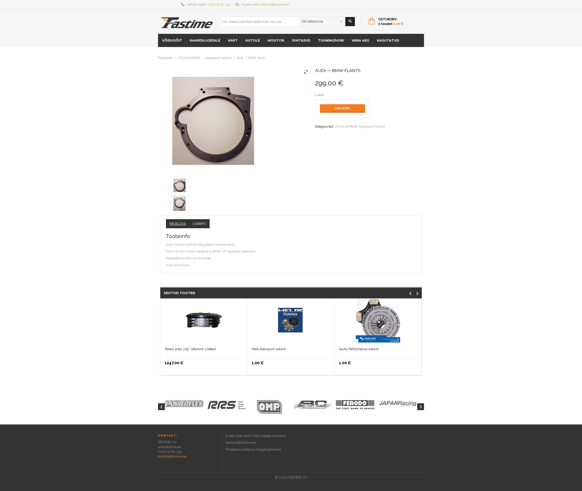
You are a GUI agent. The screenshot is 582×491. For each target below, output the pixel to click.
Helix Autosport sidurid (268, 349)
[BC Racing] (312, 404)
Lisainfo (199, 224)
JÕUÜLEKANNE (189, 58)
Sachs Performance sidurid (358, 349)
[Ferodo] (355, 404)
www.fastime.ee (169, 447)
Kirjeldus (177, 224)
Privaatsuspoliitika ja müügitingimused (253, 449)
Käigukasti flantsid (218, 58)
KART (233, 40)
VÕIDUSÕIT (172, 40)
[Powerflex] (184, 403)
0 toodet (391, 24)
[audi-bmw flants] (179, 185)
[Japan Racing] (398, 403)
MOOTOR (276, 40)
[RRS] (227, 405)
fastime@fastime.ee (275, 4)
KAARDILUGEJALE (205, 40)
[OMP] (269, 406)
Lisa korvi (342, 108)
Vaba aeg (360, 40)
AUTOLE (252, 40)
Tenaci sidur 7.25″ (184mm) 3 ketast (190, 349)
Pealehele (165, 58)
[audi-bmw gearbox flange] (179, 203)
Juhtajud (301, 40)
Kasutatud (388, 40)
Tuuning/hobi (331, 40)
